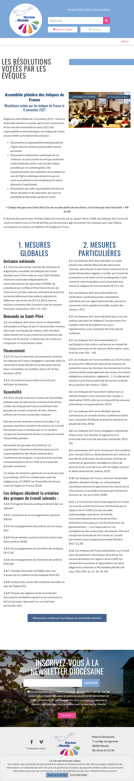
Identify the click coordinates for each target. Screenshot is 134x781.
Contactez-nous (36, 748)
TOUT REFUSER (78, 775)
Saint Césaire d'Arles (97, 9)
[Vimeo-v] (41, 741)
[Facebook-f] (31, 741)
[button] (125, 41)
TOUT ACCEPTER (57, 775)
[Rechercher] (106, 20)
